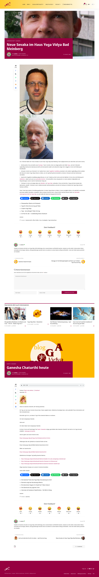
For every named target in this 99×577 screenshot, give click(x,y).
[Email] (15, 84)
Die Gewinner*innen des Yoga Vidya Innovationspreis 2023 (36, 480)
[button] (86, 4)
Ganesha (28, 496)
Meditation (22, 179)
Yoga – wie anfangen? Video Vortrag (30, 211)
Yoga (69, 165)
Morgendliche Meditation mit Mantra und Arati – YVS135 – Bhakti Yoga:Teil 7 (15, 322)
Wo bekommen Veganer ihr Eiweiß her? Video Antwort (35, 485)
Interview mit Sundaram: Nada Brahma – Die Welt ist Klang (36, 490)
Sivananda (43, 429)
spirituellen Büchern (40, 179)
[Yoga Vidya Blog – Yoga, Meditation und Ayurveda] (7, 569)
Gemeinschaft (11, 40)
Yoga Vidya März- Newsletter (34, 322)
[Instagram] (92, 569)
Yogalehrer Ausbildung (54, 171)
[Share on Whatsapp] (15, 77)
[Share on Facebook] (15, 70)
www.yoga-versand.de (30, 431)
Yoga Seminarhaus (52, 220)
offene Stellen (35, 220)
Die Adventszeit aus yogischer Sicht (30, 487)
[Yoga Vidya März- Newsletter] (38, 313)
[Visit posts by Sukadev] (9, 54)
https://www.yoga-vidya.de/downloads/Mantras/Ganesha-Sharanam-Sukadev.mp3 (40, 463)
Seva (40, 220)
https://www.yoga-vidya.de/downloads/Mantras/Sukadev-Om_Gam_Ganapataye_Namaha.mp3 (43, 459)
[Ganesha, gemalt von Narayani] (23, 399)
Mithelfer (43, 183)
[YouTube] (90, 569)
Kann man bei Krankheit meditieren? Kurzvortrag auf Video (82, 322)
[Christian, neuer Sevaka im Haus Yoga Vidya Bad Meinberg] (50, 136)
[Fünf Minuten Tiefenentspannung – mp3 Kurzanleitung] (61, 313)
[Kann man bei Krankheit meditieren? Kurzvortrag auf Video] (83, 313)
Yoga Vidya (49, 183)
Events (9, 363)
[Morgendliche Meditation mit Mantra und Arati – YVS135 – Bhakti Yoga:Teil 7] (15, 313)
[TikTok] (93, 569)
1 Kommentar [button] (79, 546)
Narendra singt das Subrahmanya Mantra (32, 482)
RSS (25, 392)
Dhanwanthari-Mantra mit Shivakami (30, 203)
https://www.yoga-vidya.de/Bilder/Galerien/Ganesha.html (33, 452)
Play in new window (28, 390)
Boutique (40, 165)
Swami (38, 429)
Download (37, 390)
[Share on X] (15, 74)
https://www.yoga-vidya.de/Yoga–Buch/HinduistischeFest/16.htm (35, 438)
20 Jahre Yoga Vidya (26, 208)
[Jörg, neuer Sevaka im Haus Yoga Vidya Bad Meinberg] (36, 89)
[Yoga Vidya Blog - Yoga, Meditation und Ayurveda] (8, 4)
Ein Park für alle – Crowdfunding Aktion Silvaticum (34, 213)
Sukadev (18, 40)
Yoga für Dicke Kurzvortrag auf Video (30, 206)
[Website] (84, 245)
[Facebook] (88, 569)
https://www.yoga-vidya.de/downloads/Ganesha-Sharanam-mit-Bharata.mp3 (39, 461)
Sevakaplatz (45, 220)
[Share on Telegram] (15, 81)
